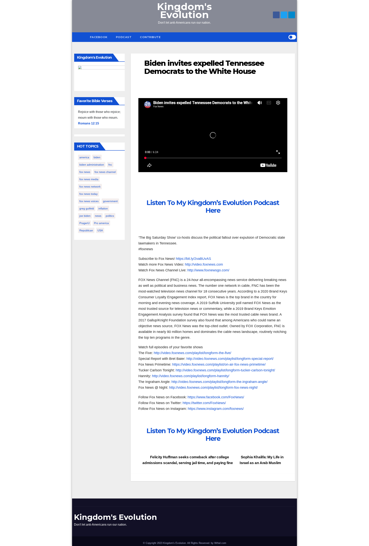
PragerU (84, 223)
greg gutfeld (86, 208)
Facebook (98, 37)
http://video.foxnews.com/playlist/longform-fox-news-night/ (213, 387)
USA (100, 230)
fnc (110, 164)
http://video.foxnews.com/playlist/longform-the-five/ (192, 353)
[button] (285, 37)
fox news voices (89, 201)
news (98, 215)
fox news (84, 171)
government (110, 201)
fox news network (90, 186)
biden (97, 157)
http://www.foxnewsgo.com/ (208, 270)
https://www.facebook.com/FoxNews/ (216, 397)
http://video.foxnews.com (204, 264)
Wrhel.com (220, 543)
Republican (86, 230)
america (84, 157)
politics (110, 215)
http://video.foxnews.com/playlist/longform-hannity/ (190, 376)
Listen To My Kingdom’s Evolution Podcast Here (212, 206)
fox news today (88, 193)
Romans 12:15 (88, 123)
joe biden (85, 215)
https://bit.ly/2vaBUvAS (193, 259)
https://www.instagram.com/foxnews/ (216, 409)
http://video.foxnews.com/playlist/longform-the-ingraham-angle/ (219, 382)
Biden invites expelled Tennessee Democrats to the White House (204, 67)
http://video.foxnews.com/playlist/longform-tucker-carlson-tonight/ (225, 370)
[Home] (80, 37)
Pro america (101, 223)
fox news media (88, 179)
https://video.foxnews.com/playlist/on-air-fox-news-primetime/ (219, 364)
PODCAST (124, 37)
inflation (103, 208)
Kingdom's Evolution (184, 11)
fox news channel (105, 171)
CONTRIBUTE (150, 37)
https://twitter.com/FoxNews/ (204, 403)
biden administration (91, 164)
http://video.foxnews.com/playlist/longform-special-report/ (229, 359)
